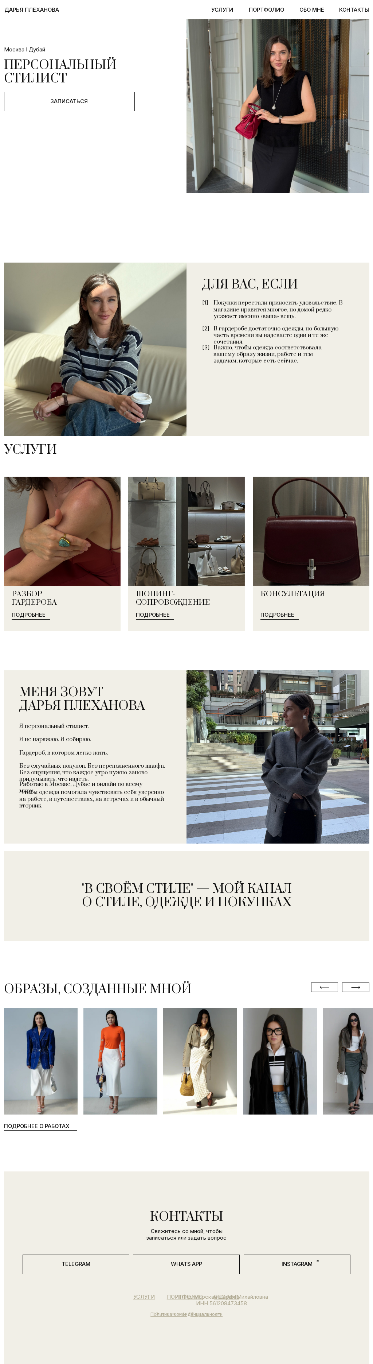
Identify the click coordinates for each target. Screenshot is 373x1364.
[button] (62, 588)
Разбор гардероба (34, 598)
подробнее (29, 615)
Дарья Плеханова (31, 10)
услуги (222, 10)
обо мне (311, 10)
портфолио (266, 10)
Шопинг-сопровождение (173, 598)
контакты (354, 10)
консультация (292, 594)
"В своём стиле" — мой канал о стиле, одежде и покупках (187, 896)
